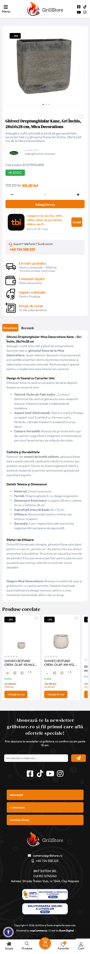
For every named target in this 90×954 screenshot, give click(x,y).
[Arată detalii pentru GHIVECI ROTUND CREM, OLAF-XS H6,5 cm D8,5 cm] (21, 634)
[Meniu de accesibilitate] (8, 932)
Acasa (9, 948)
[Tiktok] (84, 7)
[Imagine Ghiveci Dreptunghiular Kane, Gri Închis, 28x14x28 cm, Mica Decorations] (44, 67)
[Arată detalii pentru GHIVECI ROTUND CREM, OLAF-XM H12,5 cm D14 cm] (7, 673)
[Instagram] (84, 12)
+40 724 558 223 (22, 249)
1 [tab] (43, 104)
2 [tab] (46, 104)
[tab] (10, 329)
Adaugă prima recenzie (40, 154)
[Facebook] (78, 7)
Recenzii (27, 328)
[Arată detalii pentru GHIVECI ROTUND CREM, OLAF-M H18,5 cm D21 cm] (22, 673)
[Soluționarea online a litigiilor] (45, 909)
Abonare (78, 758)
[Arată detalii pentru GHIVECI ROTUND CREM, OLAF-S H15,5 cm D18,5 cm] (15, 673)
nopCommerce (38, 930)
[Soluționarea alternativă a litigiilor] (45, 895)
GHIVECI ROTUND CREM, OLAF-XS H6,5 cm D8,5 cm (19, 663)
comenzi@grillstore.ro (47, 856)
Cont (81, 948)
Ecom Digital (66, 930)
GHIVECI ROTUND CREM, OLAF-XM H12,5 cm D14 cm (60, 663)
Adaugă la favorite (36, 618)
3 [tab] (49, 104)
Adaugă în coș (45, 204)
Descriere (10, 328)
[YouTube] (79, 12)
